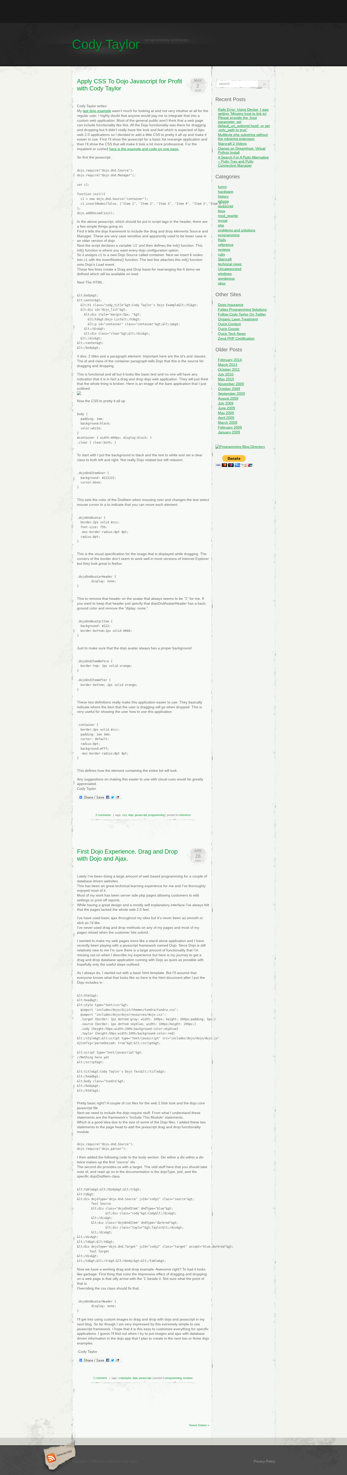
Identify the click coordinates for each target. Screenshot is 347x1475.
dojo (130, 815)
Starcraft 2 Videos (232, 144)
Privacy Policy (264, 1461)
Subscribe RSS (59, 1458)
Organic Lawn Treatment (238, 319)
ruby (221, 254)
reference (185, 815)
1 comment (100, 1377)
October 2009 (229, 389)
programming (156, 815)
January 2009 (229, 432)
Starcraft (225, 259)
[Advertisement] (173, 11)
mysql (222, 220)
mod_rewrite (228, 216)
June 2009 (226, 408)
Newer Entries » (199, 1425)
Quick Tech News (232, 334)
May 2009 (226, 413)
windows (225, 274)
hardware (225, 192)
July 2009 (225, 403)
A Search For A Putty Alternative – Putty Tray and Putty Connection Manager (243, 161)
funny (222, 187)
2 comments (103, 815)
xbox (222, 283)
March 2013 (227, 365)
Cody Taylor (106, 44)
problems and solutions (236, 230)
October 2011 (229, 369)
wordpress (226, 278)
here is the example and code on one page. (144, 149)
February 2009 (230, 427)
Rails (222, 240)
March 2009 (227, 422)
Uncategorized (229, 269)
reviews (188, 1377)
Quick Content (229, 324)
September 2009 (231, 393)
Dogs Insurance (230, 305)
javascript (141, 815)
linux (221, 211)
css (124, 815)
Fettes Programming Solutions (242, 309)
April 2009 (226, 418)
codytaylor (124, 1377)
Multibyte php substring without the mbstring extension (243, 137)
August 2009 (228, 398)
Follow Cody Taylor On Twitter (242, 314)
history (223, 196)
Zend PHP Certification (236, 338)
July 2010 (225, 374)
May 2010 (226, 379)
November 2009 (231, 384)
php (221, 225)
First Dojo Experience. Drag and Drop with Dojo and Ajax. (127, 855)
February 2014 (230, 360)
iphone (223, 201)
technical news (230, 264)
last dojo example (97, 111)
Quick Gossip (228, 329)
